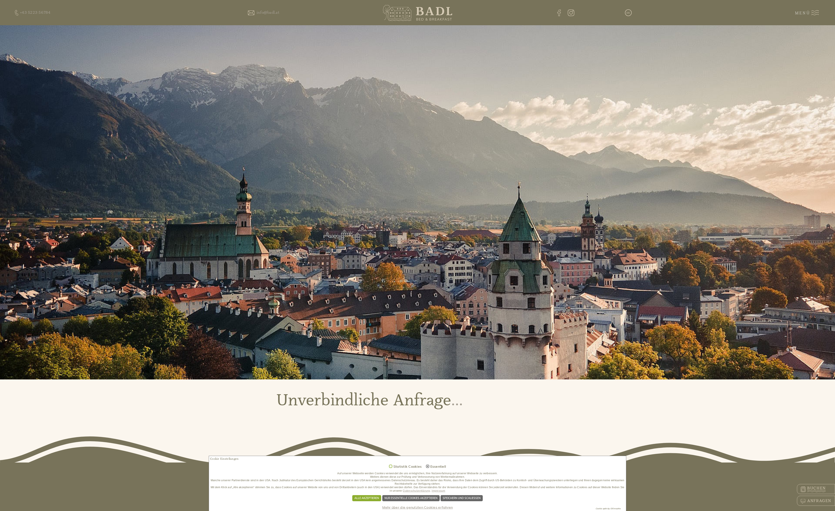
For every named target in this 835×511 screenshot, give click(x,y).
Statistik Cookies (407, 467)
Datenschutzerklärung (416, 490)
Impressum (438, 490)
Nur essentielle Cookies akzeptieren (411, 498)
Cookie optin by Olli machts (608, 508)
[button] (628, 13)
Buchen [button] (816, 488)
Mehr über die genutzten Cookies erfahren (417, 507)
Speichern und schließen (462, 498)
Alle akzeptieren (366, 498)
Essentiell (438, 467)
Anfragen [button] (819, 501)
